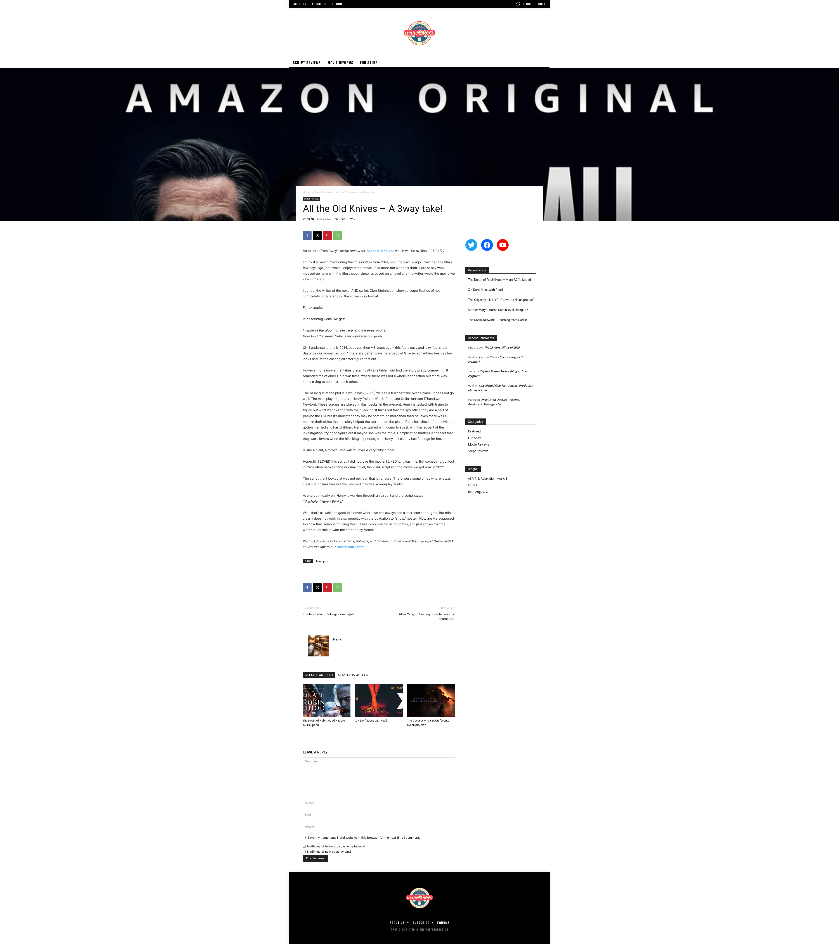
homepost (322, 561)
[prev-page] (305, 733)
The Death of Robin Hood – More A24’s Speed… (500, 279)
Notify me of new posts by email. (329, 851)
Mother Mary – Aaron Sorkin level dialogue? (498, 310)
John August (476, 491)
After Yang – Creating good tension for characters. (427, 616)
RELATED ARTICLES (319, 675)
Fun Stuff (474, 438)
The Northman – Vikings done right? (329, 614)
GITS (471, 485)
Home (306, 192)
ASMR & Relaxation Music (486, 478)
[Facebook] (307, 235)
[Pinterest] (327, 235)
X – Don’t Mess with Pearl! (371, 720)
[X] (317, 235)
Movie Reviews (478, 444)
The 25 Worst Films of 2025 (502, 347)
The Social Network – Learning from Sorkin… (498, 320)
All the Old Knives (380, 251)
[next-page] (312, 733)
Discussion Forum (351, 547)
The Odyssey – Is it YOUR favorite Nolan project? (501, 300)
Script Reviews (323, 192)
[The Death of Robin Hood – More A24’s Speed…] (326, 700)
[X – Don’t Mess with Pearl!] (379, 700)
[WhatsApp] (337, 235)
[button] (524, 4)
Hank (310, 218)
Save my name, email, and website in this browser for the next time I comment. (363, 837)
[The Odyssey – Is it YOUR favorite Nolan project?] (431, 700)
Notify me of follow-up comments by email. (336, 846)
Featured (474, 431)
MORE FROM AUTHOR (353, 675)
